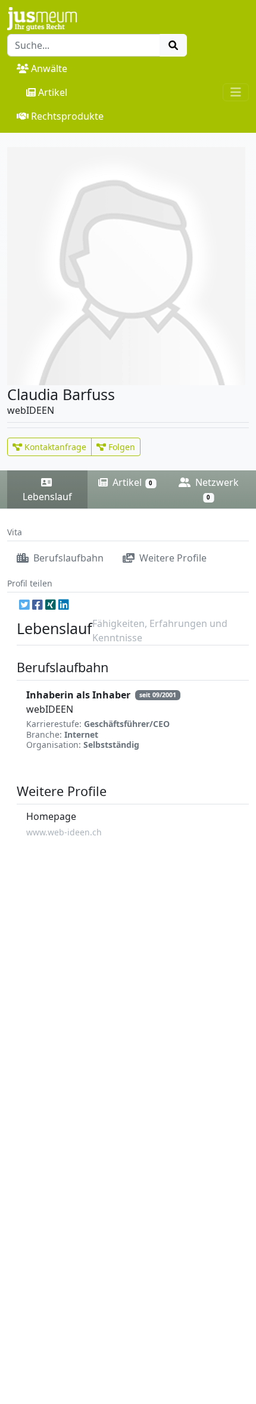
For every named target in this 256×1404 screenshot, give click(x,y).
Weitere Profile (172, 557)
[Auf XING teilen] (50, 604)
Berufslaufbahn (67, 557)
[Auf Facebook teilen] (37, 604)
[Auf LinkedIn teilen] (63, 604)
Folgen (120, 447)
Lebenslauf (47, 496)
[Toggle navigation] (236, 92)
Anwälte (49, 68)
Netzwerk (216, 488)
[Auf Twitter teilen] (24, 604)
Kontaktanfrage (54, 447)
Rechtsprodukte (67, 116)
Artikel (52, 92)
